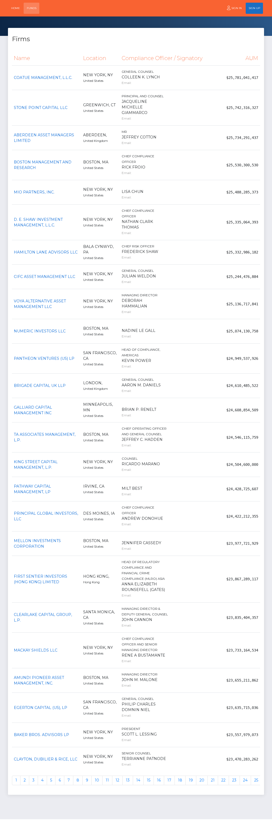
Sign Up (254, 8)
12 (117, 780)
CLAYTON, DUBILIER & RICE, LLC (45, 759)
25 (256, 780)
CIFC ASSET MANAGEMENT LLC (44, 276)
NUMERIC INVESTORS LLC (40, 331)
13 (128, 780)
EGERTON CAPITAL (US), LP (40, 707)
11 (107, 780)
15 (148, 780)
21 (213, 780)
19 (191, 780)
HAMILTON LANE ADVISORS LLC (46, 252)
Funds (31, 8)
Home (15, 8)
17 (169, 780)
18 (180, 780)
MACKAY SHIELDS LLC (35, 650)
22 (223, 780)
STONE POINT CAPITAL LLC (40, 107)
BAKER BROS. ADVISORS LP (41, 734)
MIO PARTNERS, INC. (34, 192)
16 (159, 780)
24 (245, 780)
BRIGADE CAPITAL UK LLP (40, 385)
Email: (126, 83)
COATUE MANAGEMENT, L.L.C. (43, 77)
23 (234, 780)
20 (201, 780)
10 (97, 780)
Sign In (236, 8)
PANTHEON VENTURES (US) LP (44, 358)
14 (138, 780)
